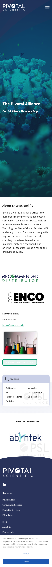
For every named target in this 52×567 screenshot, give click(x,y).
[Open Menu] (47, 8)
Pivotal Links (8, 532)
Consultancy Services (12, 504)
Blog (4, 521)
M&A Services (8, 499)
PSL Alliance (8, 515)
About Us (6, 527)
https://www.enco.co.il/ (13, 325)
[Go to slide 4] (25, 437)
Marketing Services (11, 510)
